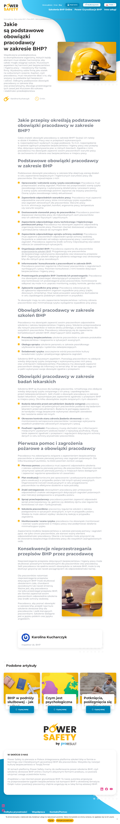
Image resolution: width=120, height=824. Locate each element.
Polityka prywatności (15, 812)
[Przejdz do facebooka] (3, 810)
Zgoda (51, 820)
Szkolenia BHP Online (60, 9)
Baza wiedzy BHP (20, 19)
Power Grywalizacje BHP (88, 9)
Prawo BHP (30, 19)
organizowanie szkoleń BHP (36, 251)
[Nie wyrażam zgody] (117, 819)
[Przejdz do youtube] (111, 789)
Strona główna (47, 5)
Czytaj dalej (23, 709)
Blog (60, 5)
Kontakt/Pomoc (58, 812)
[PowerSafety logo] (11, 7)
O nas (56, 5)
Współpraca (38, 812)
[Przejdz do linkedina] (3, 805)
